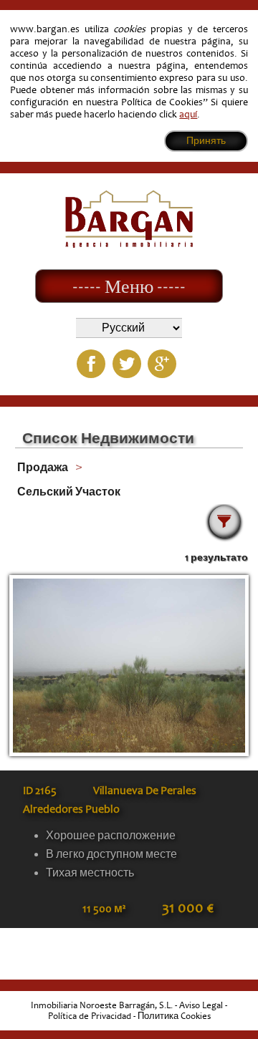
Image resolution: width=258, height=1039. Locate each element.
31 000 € (188, 908)
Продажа (42, 467)
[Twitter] (127, 363)
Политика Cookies (174, 1016)
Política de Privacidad (89, 1016)
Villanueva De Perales (144, 790)
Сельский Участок (68, 491)
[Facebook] (91, 363)
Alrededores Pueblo (71, 809)
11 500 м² (103, 908)
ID (40, 790)
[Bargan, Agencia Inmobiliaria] (129, 244)
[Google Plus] (162, 363)
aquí (188, 114)
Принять (206, 141)
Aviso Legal (201, 1005)
